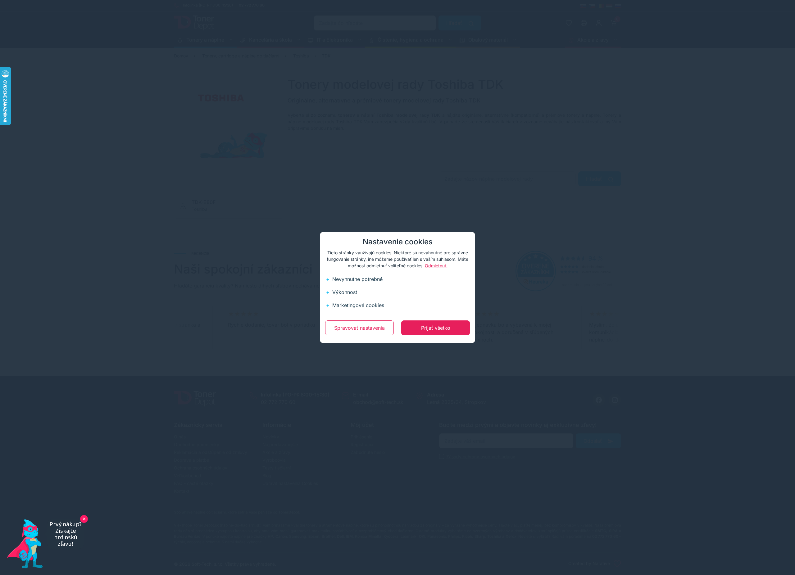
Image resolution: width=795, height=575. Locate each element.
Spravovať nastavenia (359, 328)
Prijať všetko (435, 328)
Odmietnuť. (436, 265)
